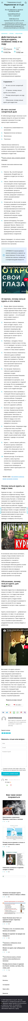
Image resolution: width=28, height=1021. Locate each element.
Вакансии (5, 993)
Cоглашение (6, 984)
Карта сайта (6, 989)
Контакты (5, 980)
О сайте (5, 976)
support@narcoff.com (14, 14)
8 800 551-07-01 (14, 18)
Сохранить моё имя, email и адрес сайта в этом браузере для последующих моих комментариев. (14, 769)
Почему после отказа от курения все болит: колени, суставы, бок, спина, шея (13, 966)
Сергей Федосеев (15, 718)
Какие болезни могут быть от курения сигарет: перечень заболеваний (12, 919)
